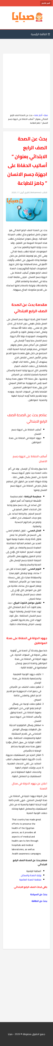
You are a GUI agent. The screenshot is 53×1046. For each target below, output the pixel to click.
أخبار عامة (38, 115)
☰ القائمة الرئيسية (40, 34)
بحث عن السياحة (38, 894)
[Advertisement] (26, 83)
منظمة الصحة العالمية (30, 879)
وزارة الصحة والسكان (31, 875)
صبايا (46, 115)
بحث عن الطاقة (39, 901)
